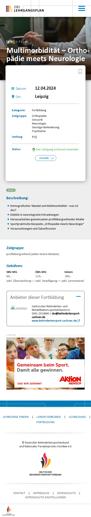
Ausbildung (77, 417)
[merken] (80, 71)
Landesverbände (49, 417)
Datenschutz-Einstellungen (45, 497)
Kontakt (44, 158)
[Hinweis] (34, 149)
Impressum (41, 493)
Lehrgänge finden (16, 417)
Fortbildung (45, 422)
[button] (14, 344)
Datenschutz (66, 493)
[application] (45, 364)
